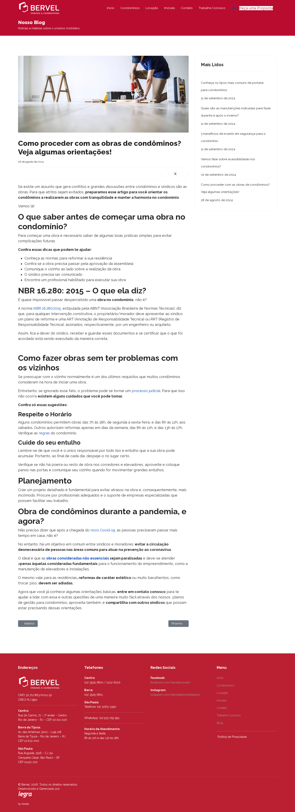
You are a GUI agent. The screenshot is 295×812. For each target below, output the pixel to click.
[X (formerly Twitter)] (175, 173)
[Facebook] (165, 173)
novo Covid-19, (103, 530)
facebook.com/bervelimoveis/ (171, 682)
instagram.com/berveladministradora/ (176, 694)
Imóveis (169, 8)
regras (45, 433)
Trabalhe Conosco (212, 8)
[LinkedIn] (185, 173)
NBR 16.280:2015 (47, 308)
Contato (187, 8)
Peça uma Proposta (256, 8)
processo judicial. (146, 391)
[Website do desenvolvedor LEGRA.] (25, 794)
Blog (234, 8)
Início (110, 8)
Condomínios (129, 8)
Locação (151, 8)
